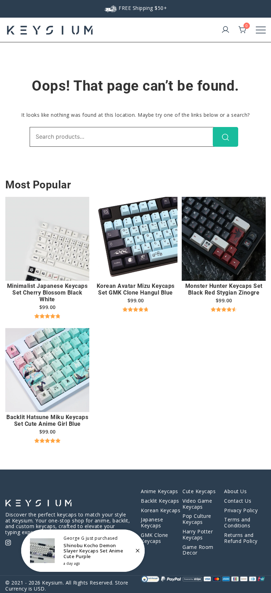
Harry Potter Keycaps (197, 534)
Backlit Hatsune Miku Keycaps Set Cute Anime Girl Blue (47, 420)
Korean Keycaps (160, 510)
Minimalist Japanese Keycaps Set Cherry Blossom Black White (47, 293)
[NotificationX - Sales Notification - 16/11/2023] (83, 551)
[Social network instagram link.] (8, 541)
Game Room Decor (197, 550)
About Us (235, 491)
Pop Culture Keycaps (196, 519)
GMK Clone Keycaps (154, 538)
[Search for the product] (225, 137)
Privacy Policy (241, 510)
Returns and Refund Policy (241, 538)
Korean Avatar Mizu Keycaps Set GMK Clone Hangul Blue (136, 289)
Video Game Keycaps (197, 503)
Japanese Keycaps (152, 522)
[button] (47, 268)
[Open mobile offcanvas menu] (261, 30)
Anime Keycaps (159, 491)
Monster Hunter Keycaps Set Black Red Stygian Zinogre (224, 289)
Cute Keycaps (199, 491)
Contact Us (237, 500)
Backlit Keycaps (160, 500)
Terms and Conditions (237, 522)
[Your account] (225, 30)
